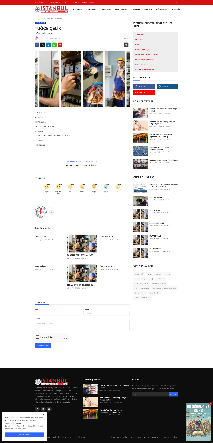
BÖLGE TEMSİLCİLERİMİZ (144, 60)
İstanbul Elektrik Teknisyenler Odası (164, 288)
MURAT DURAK (155, 236)
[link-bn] (198, 422)
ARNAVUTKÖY (139, 274)
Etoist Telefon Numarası (143, 298)
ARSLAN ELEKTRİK (73, 165)
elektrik (167, 274)
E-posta (86, 309)
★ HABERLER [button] (91, 9)
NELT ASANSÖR (106, 237)
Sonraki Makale (89, 161)
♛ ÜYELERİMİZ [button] (161, 9)
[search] (183, 9)
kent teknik (160, 279)
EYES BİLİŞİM (40, 266)
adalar (150, 274)
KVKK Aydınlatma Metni (152, 437)
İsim (36, 309)
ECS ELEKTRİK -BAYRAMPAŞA (80, 255)
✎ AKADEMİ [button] (135, 9)
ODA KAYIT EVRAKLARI (89, 2)
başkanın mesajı (147, 279)
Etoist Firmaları (154, 293)
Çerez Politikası (135, 437)
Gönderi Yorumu (43, 345)
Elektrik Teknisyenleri (142, 288)
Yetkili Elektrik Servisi (159, 284)
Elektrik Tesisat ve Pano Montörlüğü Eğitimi (163, 110)
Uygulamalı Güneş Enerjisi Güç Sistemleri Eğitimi (161, 148)
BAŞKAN (66, 2)
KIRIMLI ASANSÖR (42, 237)
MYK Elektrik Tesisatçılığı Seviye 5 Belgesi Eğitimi (162, 123)
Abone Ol (173, 394)
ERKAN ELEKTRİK (155, 197)
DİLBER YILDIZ (154, 210)
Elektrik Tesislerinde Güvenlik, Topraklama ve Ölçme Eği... (160, 135)
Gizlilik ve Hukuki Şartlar (118, 437)
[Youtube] (49, 409)
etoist (151, 113)
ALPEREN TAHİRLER (156, 223)
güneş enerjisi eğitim (141, 284)
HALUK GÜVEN (155, 249)
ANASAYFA (139, 35)
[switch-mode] (176, 2)
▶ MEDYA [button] (148, 9)
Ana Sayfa (38, 19)
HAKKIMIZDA (75, 2)
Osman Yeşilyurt (140, 293)
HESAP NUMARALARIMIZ (144, 70)
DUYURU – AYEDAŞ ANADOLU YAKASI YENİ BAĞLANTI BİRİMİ (163, 186)
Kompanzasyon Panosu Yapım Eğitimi (163, 160)
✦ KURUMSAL (105, 9)
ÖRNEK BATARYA (107, 266)
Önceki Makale (75, 161)
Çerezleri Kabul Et (24, 435)
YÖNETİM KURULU (41, 2)
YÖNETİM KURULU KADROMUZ (146, 55)
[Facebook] (37, 409)
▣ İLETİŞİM (176, 9)
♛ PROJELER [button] (77, 9)
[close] (43, 414)
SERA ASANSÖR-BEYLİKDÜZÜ (80, 285)
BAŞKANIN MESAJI (55, 2)
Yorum (37, 318)
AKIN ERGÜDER (89, 165)
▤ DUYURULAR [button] (121, 9)
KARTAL (158, 274)
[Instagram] (43, 409)
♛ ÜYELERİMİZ (48, 19)
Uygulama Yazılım (170, 437)
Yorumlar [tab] (42, 302)
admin (51, 207)
